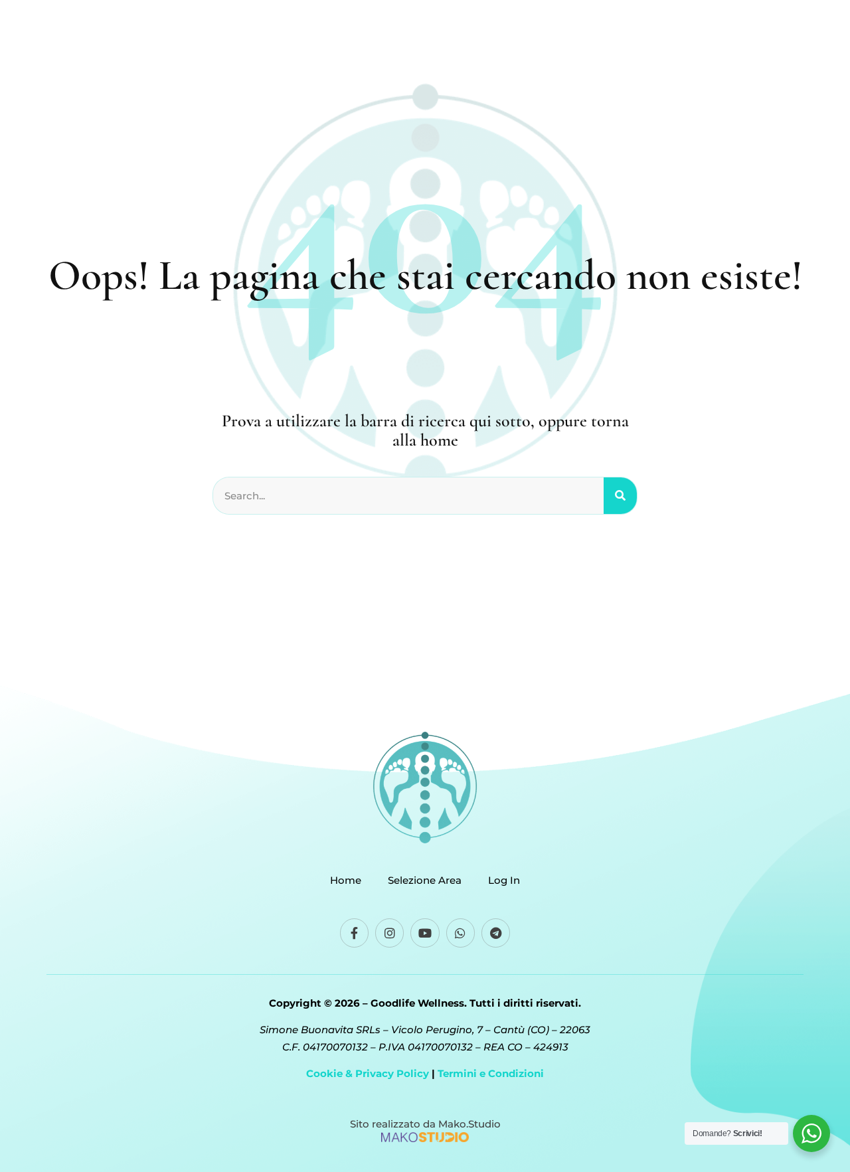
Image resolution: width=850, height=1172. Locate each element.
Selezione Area (425, 880)
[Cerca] (620, 496)
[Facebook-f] (354, 932)
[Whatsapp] (460, 932)
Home (345, 880)
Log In (504, 880)
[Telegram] (495, 932)
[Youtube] (424, 932)
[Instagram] (389, 932)
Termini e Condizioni (491, 1073)
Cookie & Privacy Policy (367, 1073)
